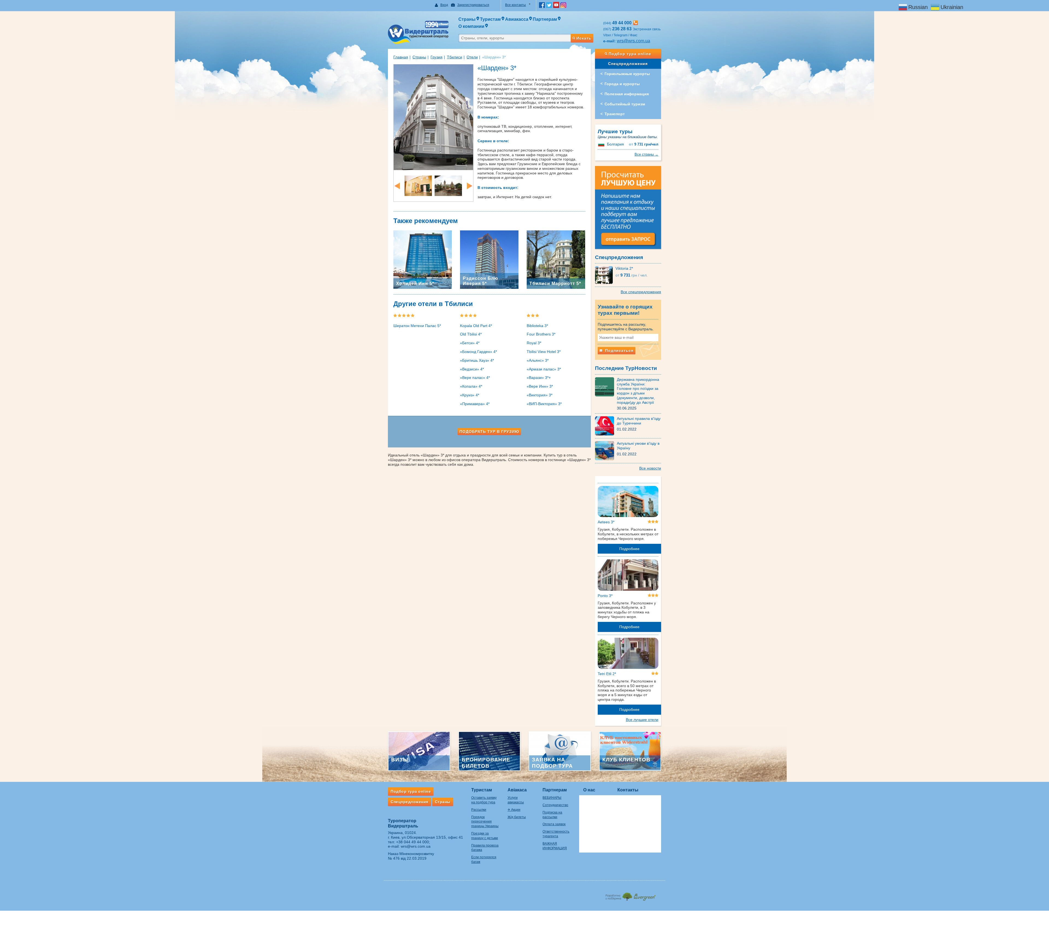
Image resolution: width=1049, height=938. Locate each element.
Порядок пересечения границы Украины (485, 821)
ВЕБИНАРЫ (552, 798)
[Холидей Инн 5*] (422, 259)
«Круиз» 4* (469, 395)
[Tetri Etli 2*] (628, 654)
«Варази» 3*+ (539, 377)
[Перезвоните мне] (635, 22)
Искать (583, 38)
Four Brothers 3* (541, 334)
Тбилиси (454, 57)
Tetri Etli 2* (607, 674)
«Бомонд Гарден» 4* (478, 351)
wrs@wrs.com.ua (633, 40)
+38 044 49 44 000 (412, 842)
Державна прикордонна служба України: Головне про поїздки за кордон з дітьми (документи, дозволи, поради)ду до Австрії (638, 391)
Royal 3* (534, 343)
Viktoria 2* (624, 268)
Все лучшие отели (642, 719)
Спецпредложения (628, 63)
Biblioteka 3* (537, 325)
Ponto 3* (605, 595)
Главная (400, 57)
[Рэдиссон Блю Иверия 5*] (489, 259)
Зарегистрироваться (473, 5)
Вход (444, 5)
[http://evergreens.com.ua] (630, 895)
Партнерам (555, 790)
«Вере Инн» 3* (540, 386)
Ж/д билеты (517, 817)
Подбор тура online (630, 54)
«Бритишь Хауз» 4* (477, 360)
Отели (472, 57)
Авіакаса (517, 790)
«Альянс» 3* (538, 360)
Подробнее (629, 549)
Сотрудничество (555, 805)
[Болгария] (602, 144)
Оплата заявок (554, 824)
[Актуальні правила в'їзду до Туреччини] (606, 425)
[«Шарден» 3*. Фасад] (433, 117)
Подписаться (618, 350)
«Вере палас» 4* (475, 377)
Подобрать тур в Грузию (489, 431)
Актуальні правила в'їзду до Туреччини (639, 420)
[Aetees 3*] (628, 502)
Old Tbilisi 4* (471, 334)
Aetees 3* (606, 522)
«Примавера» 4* (475, 404)
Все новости (650, 468)
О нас (589, 790)
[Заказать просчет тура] (628, 210)
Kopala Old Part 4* (476, 325)
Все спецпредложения (641, 292)
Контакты (627, 790)
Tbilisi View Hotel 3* (544, 351)
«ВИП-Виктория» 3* (544, 404)
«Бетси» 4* (469, 343)
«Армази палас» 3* (544, 369)
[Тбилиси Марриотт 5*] (556, 259)
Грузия (437, 57)
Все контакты (515, 5)
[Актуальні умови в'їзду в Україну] (606, 450)
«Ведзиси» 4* (472, 369)
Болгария (615, 144)
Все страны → (646, 154)
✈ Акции (514, 810)
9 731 (643, 144)
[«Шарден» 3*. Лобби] (418, 185)
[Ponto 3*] (628, 576)
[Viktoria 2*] (605, 275)
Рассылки (478, 810)
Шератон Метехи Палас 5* (417, 325)
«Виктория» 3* (539, 395)
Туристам (481, 790)
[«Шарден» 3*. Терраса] (448, 185)
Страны (419, 57)
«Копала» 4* (471, 386)
